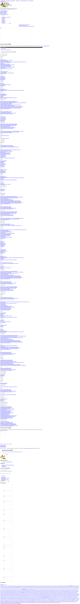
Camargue (1, 155)
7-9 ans (28, 599)
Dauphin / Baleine (31, 588)
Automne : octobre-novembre (4, 353)
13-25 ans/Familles (72, 598)
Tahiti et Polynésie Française (68, 600)
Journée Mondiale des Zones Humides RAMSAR (30, 590)
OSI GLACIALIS (2, 413)
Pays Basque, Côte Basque (3, 233)
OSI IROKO (2, 418)
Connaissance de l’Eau (3, 422)
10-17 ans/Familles (25, 598)
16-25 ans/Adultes (9, 599)
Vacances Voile (54, 596)
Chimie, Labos (2, 198)
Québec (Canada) (54, 600)
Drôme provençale (53, 588)
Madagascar (2, 89)
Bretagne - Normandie (3, 60)
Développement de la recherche (42, 588)
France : (3, 13)
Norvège (1, 79)
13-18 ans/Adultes (60, 598)
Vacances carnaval (8, 595)
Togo (1, 330)
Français (1, 374)
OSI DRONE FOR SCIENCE (4, 415)
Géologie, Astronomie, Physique (4, 197)
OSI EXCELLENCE (3, 417)
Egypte (1, 178)
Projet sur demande (57, 592)
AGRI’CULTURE (14, 602)
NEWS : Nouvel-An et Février (23, 25)
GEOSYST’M (17, 602)
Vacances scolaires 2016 (35, 596)
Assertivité (73, 586)
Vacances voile (51, 596)
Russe (32, 593)
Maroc (1, 88)
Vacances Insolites (68, 595)
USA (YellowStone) (73, 600)
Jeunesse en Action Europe (22, 590)
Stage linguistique (10, 602)
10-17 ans (22, 598)
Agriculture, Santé (2, 108)
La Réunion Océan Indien (42, 590)
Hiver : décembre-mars (3, 113)
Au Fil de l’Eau (3, 587)
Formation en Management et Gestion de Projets (6, 365)
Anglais (1, 375)
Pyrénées (1, 67)
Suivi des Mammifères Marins (4, 424)
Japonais (19, 590)
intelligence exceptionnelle (10, 590)
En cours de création (66, 588)
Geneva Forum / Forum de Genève (5, 603)
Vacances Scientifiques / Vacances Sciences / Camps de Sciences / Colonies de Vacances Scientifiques (18, 596)
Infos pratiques (4, 20)
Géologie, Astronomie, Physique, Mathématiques (6, 102)
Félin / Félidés (20, 589)
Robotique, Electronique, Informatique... (5, 107)
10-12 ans (15, 600)
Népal (1, 170)
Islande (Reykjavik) (38, 600)
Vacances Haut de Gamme (49, 595)
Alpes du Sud (2, 305)
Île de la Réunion (2, 153)
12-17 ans (46, 598)
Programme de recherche (26, 592)
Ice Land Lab (59, 589)
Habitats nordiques (45, 589)
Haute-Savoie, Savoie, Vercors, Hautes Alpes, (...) (6, 61)
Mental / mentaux (77, 590)
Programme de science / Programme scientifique (34, 592)
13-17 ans (56, 598)
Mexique (1, 85)
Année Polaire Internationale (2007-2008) (63, 586)
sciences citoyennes (40, 593)
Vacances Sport (42, 596)
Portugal (1, 76)
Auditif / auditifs (7, 587)
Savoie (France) (34, 593)
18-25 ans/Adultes (17, 599)
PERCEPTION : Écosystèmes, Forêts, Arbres (4, 602)
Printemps (23, 592)
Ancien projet (68, 585)
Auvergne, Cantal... (3, 62)
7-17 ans (48, 599)
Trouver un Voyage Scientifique (6, 17)
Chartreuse (1, 156)
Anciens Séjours (2, 138)
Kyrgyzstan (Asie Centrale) (39, 598)
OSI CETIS (1, 409)
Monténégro (2, 160)
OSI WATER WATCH (3, 410)
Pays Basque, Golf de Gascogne (61, 599)
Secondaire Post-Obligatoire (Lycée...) (5, 347)
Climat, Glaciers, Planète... (3, 105)
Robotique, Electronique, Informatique (5, 201)
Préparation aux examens (3, 363)
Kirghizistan (2, 94)
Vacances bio (5, 595)
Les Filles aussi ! (17, 0)
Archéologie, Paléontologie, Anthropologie (6, 337)
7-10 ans (1, 116)
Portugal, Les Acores (3, 315)
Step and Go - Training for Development (15, 603)
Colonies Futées (10, 588)
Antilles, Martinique (3, 65)
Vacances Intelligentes (76, 595)
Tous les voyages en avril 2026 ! (3, 584)
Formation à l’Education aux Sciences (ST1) (6, 362)
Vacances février (33, 595)
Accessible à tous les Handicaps (10, 0)
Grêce (40, 589)
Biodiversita (35, 587)
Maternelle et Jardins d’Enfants (4, 345)
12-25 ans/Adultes (52, 598)
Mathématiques (11, 600)
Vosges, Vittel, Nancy (3, 68)
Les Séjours (3, 18)
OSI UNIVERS (2, 414)
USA (1, 183)
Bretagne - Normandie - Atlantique (19, 600)
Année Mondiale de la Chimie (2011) (47, 586)
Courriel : (3, 10)
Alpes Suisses (2, 71)
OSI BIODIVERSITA (3, 407)
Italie (1, 242)
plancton (17, 592)
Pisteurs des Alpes (10, 592)
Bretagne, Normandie (3, 306)
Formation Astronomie (3, 360)
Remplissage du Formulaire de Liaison (7, 461)
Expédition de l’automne (2, 589)
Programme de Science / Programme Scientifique (43, 592)
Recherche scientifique (16, 593)
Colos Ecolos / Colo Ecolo (15, 588)
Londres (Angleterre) (55, 590)
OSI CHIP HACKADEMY (4, 416)
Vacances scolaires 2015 (30, 596)
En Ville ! (1, 332)
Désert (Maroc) (28, 600)
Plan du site (3, 475)
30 (13, 600)
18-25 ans (1, 119)
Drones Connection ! (58, 588)
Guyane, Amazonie (2, 66)
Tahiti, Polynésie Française (3, 64)
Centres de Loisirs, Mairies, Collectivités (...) (6, 131)
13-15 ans (31, 600)
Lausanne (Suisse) (51, 590)
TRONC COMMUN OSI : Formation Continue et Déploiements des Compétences (48, 602)
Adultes (1, 120)
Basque (33, 587)
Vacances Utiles (48, 596)
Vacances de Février (19, 595)
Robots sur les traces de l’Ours (29, 593)
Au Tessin (1, 73)
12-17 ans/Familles (49, 598)
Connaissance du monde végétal (4, 425)
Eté (77, 588)
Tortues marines (2, 421)
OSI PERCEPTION (3, 406)
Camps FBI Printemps (54, 587)
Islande (1, 77)
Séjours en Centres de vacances (4, 211)
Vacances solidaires (39, 596)
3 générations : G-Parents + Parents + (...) (5, 225)
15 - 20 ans (77, 598)
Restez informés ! (3, 0)
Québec (63, 592)
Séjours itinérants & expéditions (4, 124)
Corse (1, 63)
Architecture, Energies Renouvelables (5, 200)
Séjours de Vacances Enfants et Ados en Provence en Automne (60, 593)
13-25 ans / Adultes (44, 600)
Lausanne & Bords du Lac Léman (4, 263)
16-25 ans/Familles (13, 599)
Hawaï (48, 589)
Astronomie (32, 598)
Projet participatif (53, 592)
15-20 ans (47, 600)
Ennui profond (69, 588)
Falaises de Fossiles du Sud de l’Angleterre (13, 589)
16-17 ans (1, 118)
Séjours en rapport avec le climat (73, 593)
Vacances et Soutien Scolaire (4, 127)
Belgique (3, 598)
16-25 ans (7, 599)
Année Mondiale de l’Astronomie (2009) (40, 586)
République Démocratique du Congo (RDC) (6, 90)
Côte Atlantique (2, 230)
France (34, 589)
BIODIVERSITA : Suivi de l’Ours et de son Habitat (36, 602)
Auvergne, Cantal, (2, 231)
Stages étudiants (2, 219)
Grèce (1, 80)
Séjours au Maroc (48, 593)
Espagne (1, 78)
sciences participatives (44, 593)
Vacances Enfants (30, 595)
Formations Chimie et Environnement (5, 364)
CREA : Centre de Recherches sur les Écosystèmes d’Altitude (25, 602)
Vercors (1, 190)
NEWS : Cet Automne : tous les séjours (24, 24)
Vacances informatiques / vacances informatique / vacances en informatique (59, 595)
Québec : (4, 11)
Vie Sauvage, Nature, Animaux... (4, 101)
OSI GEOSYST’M (2, 411)
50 (48, 600)
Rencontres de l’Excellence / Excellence (22, 593)
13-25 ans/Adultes (68, 598)
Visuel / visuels (57, 596)
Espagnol (76, 588)
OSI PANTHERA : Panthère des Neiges (23, 599)
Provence (1, 59)
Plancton (15, 592)
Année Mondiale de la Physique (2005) (55, 586)
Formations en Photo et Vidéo (4, 361)
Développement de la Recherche (48, 588)
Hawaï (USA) (50, 589)
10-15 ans (17, 598)
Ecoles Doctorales (2, 349)
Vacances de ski (22, 595)
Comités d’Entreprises (3, 132)
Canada (1, 83)
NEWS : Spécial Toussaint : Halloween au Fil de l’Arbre (26, 26)
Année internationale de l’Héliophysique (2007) (21, 586)
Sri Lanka (1, 95)
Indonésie (1, 249)
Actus (3, 19)
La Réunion (38, 590)
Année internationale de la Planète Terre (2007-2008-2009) (11, 586)
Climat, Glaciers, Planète (3, 339)
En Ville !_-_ (2, 98)
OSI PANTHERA (2, 408)
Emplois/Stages (31, 0)
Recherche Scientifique (7, 593)
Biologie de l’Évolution (69, 599)
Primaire (1, 346)
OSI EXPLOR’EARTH (3, 412)
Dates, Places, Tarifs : (4, 14)
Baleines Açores (27, 587)
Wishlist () (1, 1)
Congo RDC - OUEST (22, 588)
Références (3, 465)
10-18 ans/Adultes (29, 598)
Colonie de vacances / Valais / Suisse (72, 587)
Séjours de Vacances (52, 593)
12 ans (25, 600)
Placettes (13, 592)
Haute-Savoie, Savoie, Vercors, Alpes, (5, 149)
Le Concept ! (3, 22)
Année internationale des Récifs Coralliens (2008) (31, 586)
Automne (17, 587)
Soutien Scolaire (2, 135)
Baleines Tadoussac (30, 587)
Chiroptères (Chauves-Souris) (4, 423)
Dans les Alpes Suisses (3, 145)
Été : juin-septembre (3, 112)
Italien (17, 590)
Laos (1, 173)
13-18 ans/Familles (64, 598)
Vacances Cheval (12, 595)
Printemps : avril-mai (3, 111)
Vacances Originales (2, 596)
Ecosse (1, 166)
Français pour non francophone (29, 589)
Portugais (19, 592)
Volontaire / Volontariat (68, 596)
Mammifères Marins (70, 590)
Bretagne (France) (39, 587)
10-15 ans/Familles (19, 598)
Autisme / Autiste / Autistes (13, 587)
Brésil (1, 268)
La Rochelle (46, 590)
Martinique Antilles (2, 152)
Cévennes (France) (63, 587)
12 (44, 598)
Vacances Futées (36, 595)
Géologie (36, 589)
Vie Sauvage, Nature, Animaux (4, 196)
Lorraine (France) (59, 590)
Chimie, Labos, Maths (3, 103)
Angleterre (1, 164)
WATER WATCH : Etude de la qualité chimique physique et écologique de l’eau (39, 599)
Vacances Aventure (2, 595)
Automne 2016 (20, 587)
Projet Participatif (50, 592)
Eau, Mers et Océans (3, 104)
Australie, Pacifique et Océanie (4, 317)
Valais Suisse (2, 398)
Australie (10, 587)
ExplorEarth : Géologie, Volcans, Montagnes (53, 599)
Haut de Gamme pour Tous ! (24, 0)
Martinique (74, 590)
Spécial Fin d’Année (58, 602)
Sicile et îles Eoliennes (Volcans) (12, 598)
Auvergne (75, 598)
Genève (1, 399)
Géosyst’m (38, 589)
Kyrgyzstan (36, 590)
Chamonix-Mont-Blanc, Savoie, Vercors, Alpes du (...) (7, 301)
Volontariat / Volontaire (72, 596)
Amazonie (1, 598)
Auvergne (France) (23, 587)
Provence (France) (61, 592)
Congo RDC (19, 588)
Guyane (43, 589)
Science (37, 593)
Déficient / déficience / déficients (36, 588)
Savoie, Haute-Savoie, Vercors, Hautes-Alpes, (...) (7, 229)
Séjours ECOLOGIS (68, 593)
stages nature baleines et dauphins (29, 448)
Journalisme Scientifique (3, 128)
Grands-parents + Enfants (3, 224)
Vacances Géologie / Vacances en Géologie (43, 595)
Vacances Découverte (26, 595)
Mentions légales (4, 466)
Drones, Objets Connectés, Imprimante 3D (6, 106)
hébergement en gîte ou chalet (4, 125)
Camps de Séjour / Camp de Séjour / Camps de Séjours (47, 587)
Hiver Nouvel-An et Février (55, 589)
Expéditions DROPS (7, 589)
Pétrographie (7, 592)
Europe (79, 588)
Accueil (3, 15)
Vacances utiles (45, 596)
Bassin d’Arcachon (3, 307)
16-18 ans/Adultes (4, 599)
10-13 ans (1, 117)
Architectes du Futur (69, 586)
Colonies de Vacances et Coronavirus (5, 588)
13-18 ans (58, 598)
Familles (18, 589)
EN (31, 599)
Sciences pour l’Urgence (3, 214)
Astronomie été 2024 (76, 586)
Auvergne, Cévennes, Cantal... (4, 303)
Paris (1, 400)
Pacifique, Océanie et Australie (4, 97)
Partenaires (3, 21)
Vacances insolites (72, 595)
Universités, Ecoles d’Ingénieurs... (4, 348)
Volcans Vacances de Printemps (63, 596)
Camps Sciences (58, 587)
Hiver (52, 589)
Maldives (1, 172)
